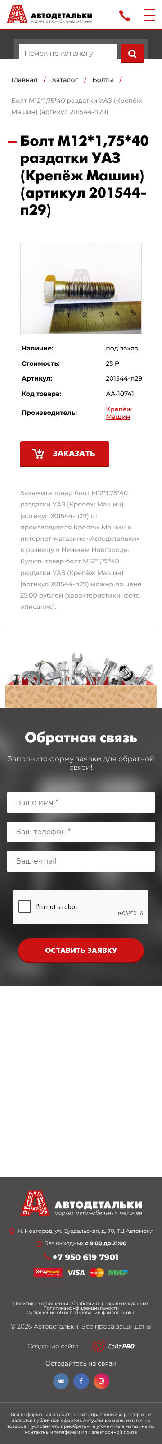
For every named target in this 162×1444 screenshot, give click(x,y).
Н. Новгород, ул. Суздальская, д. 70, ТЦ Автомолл (85, 1231)
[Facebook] (81, 1381)
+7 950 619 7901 (85, 1257)
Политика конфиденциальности (81, 1308)
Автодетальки (56, 1326)
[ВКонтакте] (61, 1381)
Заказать (74, 454)
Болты (103, 80)
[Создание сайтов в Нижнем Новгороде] (113, 1346)
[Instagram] (101, 1381)
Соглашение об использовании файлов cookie (81, 1313)
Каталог (65, 80)
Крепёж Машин (119, 413)
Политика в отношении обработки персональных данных (81, 1303)
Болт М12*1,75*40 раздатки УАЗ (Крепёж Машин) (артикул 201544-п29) (76, 106)
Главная (24, 80)
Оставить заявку (81, 950)
